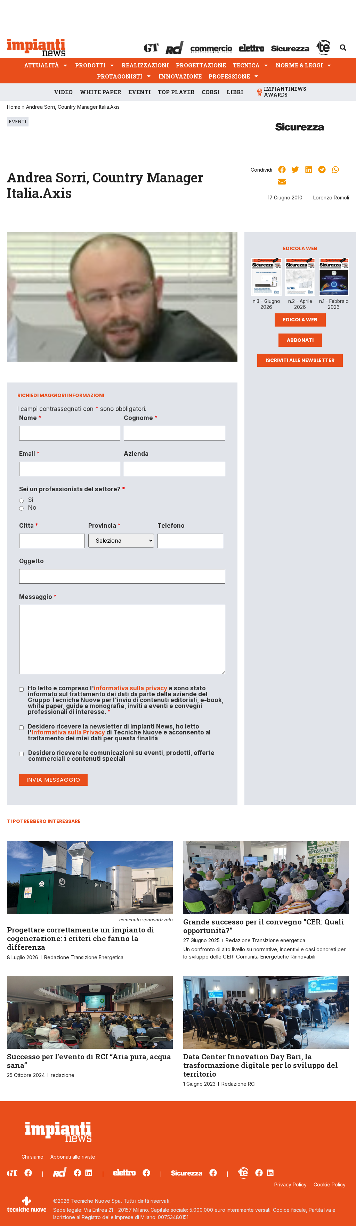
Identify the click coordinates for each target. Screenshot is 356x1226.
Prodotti (90, 65)
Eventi (139, 92)
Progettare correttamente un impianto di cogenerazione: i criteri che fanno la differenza (90, 935)
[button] (343, 48)
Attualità (41, 65)
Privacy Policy (290, 1184)
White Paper (100, 92)
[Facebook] (28, 1173)
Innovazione (180, 76)
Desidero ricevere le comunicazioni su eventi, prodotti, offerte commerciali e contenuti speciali (121, 756)
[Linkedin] (88, 1173)
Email (29, 454)
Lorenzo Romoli (331, 197)
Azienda (136, 454)
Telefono (171, 526)
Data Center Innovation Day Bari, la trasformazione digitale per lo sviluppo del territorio (260, 1065)
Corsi (211, 92)
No (32, 508)
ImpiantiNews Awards (285, 91)
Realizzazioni (145, 65)
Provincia (104, 526)
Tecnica (246, 65)
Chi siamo (32, 1157)
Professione (229, 76)
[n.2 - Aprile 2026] (300, 278)
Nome (30, 418)
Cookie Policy (330, 1184)
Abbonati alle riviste (72, 1157)
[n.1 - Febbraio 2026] (334, 278)
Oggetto (31, 561)
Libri (235, 92)
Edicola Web (300, 319)
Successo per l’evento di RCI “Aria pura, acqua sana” (89, 1061)
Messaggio (38, 597)
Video (63, 92)
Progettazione (201, 65)
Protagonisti (120, 76)
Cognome (140, 418)
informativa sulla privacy (130, 688)
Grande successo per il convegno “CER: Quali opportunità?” (263, 926)
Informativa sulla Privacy (68, 732)
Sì (30, 500)
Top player (176, 92)
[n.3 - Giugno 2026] (266, 278)
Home (14, 107)
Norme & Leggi (299, 65)
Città (28, 526)
